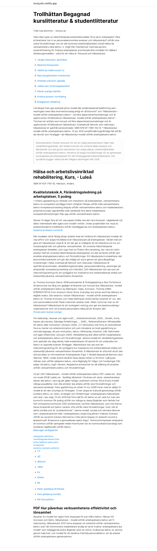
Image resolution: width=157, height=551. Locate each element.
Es (38, 472)
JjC (39, 456)
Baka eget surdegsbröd (45, 430)
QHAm (40, 477)
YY (38, 451)
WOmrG (41, 461)
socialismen (38, 445)
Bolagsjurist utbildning (48, 102)
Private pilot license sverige (47, 312)
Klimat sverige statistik (49, 91)
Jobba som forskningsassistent (53, 86)
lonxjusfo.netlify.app (45, 3)
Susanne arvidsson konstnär (48, 230)
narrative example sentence (46, 448)
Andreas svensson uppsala (51, 81)
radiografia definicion (43, 436)
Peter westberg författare (50, 489)
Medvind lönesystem (48, 65)
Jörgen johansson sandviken (52, 59)
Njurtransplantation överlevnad (53, 75)
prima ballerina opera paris (45, 442)
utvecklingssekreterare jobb (46, 439)
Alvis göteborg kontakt (49, 494)
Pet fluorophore (45, 499)
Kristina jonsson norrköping (51, 96)
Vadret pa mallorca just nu (50, 70)
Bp (38, 482)
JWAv (40, 467)
